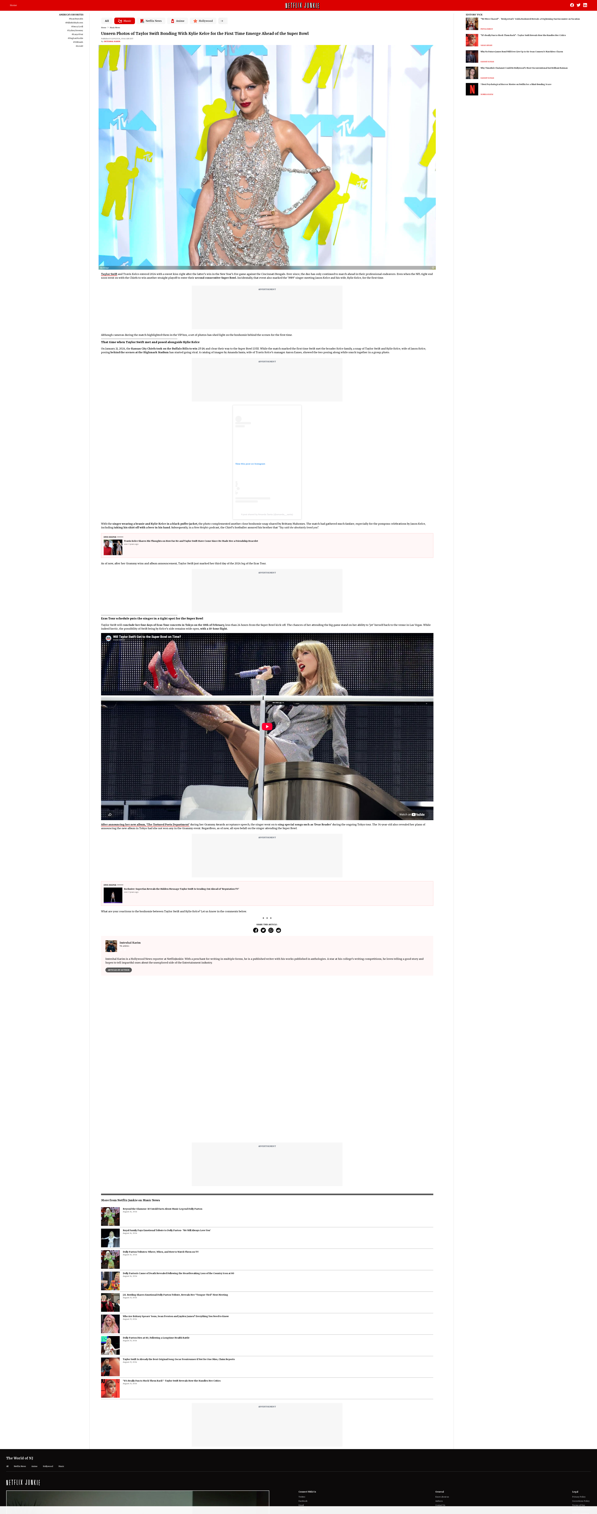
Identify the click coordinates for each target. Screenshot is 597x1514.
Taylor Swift (109, 274)
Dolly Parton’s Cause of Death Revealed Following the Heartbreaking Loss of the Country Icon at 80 (178, 1273)
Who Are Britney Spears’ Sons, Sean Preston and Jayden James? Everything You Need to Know (176, 1316)
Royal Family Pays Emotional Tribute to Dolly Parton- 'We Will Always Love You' (167, 1230)
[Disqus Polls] (267, 1017)
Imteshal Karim (112, 41)
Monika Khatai (487, 94)
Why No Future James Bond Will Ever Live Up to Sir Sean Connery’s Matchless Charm (522, 51)
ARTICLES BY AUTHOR (118, 970)
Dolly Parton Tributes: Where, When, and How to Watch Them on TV (161, 1251)
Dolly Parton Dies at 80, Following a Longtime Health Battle (156, 1337)
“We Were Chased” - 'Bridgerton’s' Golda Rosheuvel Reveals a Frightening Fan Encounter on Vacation (530, 19)
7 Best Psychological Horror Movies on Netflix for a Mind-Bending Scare (516, 84)
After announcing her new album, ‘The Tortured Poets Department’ (145, 824)
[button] (434, 268)
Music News (115, 27)
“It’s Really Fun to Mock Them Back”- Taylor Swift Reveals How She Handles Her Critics (172, 1380)
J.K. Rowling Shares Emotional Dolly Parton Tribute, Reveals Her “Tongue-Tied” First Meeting (175, 1294)
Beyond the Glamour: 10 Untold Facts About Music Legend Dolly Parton (162, 1208)
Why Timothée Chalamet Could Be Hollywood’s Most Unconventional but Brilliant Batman (524, 68)
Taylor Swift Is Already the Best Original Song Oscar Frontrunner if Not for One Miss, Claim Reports (179, 1359)
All (107, 20)
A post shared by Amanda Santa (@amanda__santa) (267, 514)
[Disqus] (267, 1100)
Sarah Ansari (486, 45)
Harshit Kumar (487, 62)
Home (13, 5)
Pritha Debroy (487, 29)
